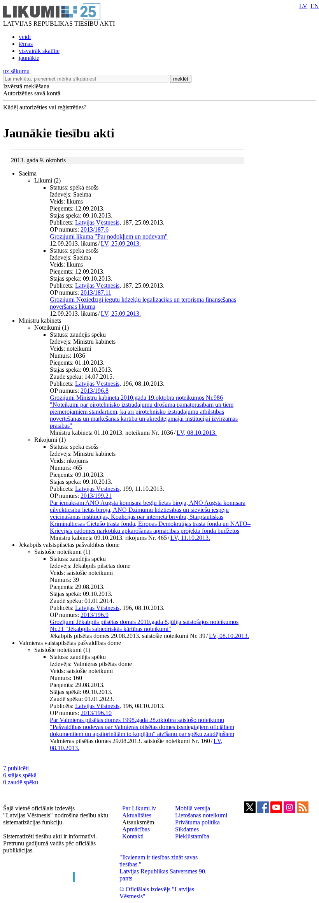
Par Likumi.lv (139, 808)
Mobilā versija (192, 808)
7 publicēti (16, 768)
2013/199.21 (96, 495)
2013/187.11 (96, 292)
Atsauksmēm (138, 822)
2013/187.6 (95, 229)
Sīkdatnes (187, 829)
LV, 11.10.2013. (190, 537)
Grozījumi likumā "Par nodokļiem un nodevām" (109, 236)
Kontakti (133, 836)
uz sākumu (16, 71)
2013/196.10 (96, 713)
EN (314, 6)
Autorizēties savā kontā (31, 93)
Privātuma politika (197, 822)
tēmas (26, 43)
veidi (25, 36)
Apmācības (136, 829)
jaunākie (29, 57)
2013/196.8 (95, 390)
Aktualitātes (136, 815)
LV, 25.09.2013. (121, 243)
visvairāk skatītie (39, 50)
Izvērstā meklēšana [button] (26, 86)
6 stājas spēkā (20, 775)
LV (303, 6)
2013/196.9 (95, 614)
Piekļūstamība (192, 836)
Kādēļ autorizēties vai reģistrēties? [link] (44, 107)
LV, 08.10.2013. (197, 432)
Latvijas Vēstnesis (97, 222)
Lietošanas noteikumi (201, 815)
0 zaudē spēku (20, 782)
